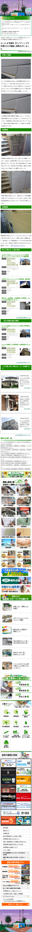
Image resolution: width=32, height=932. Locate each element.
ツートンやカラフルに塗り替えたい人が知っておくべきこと (21, 666)
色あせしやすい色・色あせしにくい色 (19, 653)
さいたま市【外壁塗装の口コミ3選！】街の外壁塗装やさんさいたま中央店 (25, 381)
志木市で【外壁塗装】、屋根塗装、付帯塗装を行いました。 (16, 466)
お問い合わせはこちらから (17, 245)
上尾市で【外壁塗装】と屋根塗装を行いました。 (14, 455)
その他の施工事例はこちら (23, 317)
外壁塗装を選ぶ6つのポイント (11, 839)
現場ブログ (9, 37)
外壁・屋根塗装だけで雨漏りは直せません (15, 841)
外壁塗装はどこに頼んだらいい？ (12, 891)
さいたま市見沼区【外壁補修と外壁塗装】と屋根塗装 (15, 469)
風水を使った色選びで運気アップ (20, 630)
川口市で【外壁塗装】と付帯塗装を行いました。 (14, 461)
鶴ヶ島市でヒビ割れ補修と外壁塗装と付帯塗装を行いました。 (16, 458)
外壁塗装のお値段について (10, 847)
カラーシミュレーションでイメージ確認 (21, 619)
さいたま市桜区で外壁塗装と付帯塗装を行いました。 (15, 453)
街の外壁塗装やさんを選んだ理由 (12, 836)
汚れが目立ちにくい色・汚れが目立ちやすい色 (21, 642)
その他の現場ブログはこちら (23, 435)
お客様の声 (6, 833)
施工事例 (5, 827)
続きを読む (27, 388)
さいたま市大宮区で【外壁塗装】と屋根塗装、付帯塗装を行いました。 (16, 450)
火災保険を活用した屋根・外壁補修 (13, 893)
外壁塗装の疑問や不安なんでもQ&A (13, 844)
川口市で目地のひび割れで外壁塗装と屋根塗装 (13, 463)
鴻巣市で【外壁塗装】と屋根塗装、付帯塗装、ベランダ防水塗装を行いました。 (25, 402)
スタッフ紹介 (7, 850)
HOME (3, 37)
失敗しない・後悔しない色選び (21, 607)
